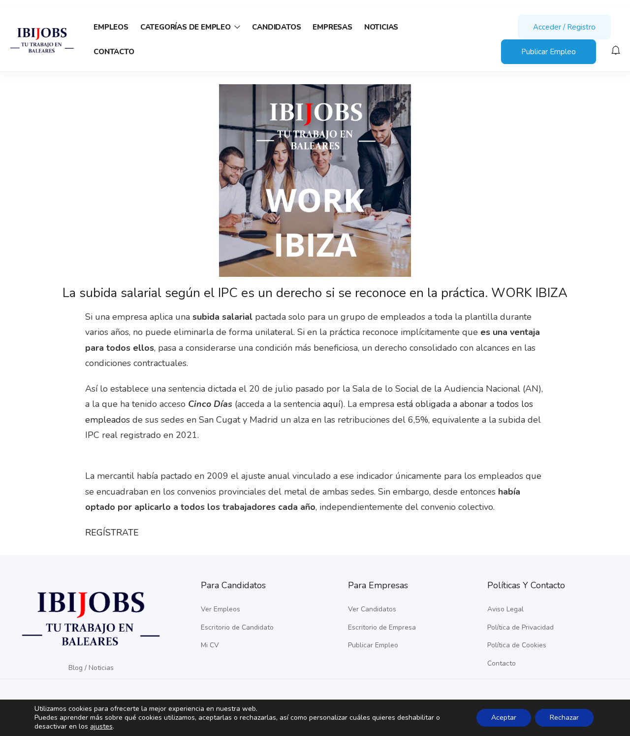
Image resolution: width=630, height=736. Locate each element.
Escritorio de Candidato (237, 627)
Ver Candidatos (372, 609)
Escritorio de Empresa (382, 627)
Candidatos (276, 27)
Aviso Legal (505, 609)
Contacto (114, 52)
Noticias (381, 27)
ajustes (101, 726)
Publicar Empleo (548, 52)
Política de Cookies (516, 645)
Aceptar (503, 717)
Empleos (111, 27)
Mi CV (210, 645)
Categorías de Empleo (186, 27)
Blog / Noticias (91, 667)
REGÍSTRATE (112, 532)
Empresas (332, 27)
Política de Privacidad (520, 627)
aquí (332, 404)
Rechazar (564, 717)
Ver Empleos (220, 609)
